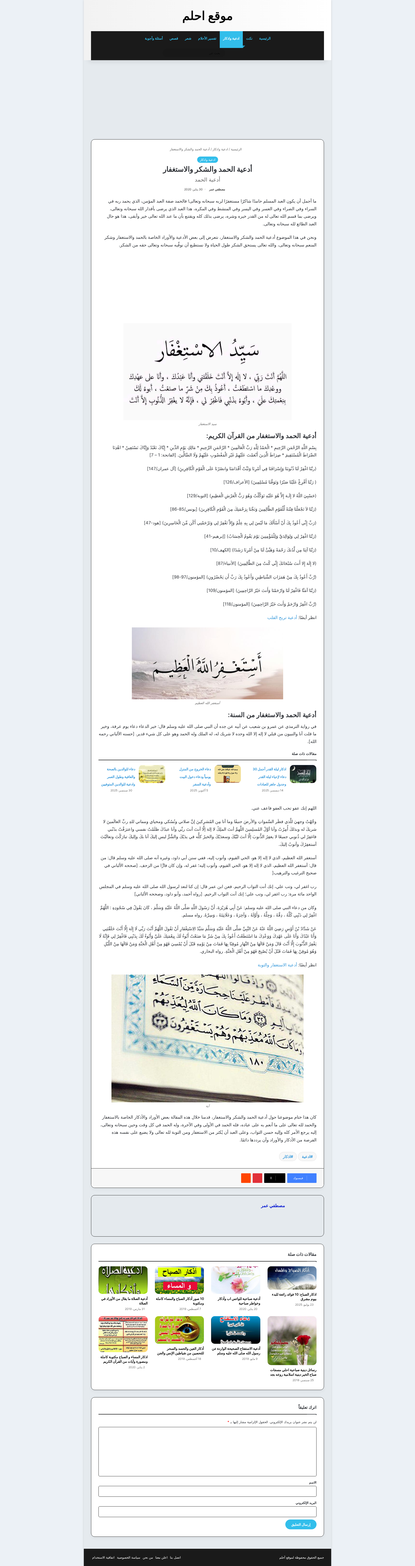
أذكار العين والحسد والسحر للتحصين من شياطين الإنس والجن (180, 1350)
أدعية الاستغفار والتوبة (277, 964)
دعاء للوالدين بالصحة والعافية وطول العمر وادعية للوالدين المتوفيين (118, 776)
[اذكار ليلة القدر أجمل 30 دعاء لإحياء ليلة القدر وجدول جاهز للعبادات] (303, 774)
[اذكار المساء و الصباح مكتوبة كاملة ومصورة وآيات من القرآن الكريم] (123, 1334)
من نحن (148, 1557)
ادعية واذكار (231, 38)
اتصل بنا (175, 1557)
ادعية (306, 1156)
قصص (174, 38)
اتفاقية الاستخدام (103, 1557)
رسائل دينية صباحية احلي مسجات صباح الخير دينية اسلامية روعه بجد (293, 1372)
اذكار (287, 1156)
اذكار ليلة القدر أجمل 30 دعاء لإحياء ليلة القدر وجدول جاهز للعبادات (269, 776)
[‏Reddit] (246, 1178)
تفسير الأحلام (207, 38)
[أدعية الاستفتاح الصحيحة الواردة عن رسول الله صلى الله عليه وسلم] (235, 1330)
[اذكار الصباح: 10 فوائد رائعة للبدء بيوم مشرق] (292, 1278)
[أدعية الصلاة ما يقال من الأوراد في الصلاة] (123, 1280)
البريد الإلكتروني (306, 1503)
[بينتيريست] (257, 1178)
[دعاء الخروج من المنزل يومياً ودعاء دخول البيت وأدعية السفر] (227, 774)
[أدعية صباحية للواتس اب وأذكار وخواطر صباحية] (235, 1280)
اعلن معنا (161, 1557)
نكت (249, 38)
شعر (188, 38)
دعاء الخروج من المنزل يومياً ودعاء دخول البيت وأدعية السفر (195, 776)
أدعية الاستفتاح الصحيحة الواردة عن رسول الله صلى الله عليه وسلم (236, 1350)
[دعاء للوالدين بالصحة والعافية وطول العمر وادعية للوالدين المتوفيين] (152, 774)
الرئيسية (265, 38)
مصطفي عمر (217, 189)
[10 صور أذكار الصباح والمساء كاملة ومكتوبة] (179, 1280)
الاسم (313, 1482)
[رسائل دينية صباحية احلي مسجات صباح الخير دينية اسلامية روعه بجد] (292, 1340)
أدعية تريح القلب (282, 617)
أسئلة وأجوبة (154, 38)
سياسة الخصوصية (128, 1557)
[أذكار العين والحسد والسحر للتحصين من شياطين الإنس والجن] (179, 1330)
